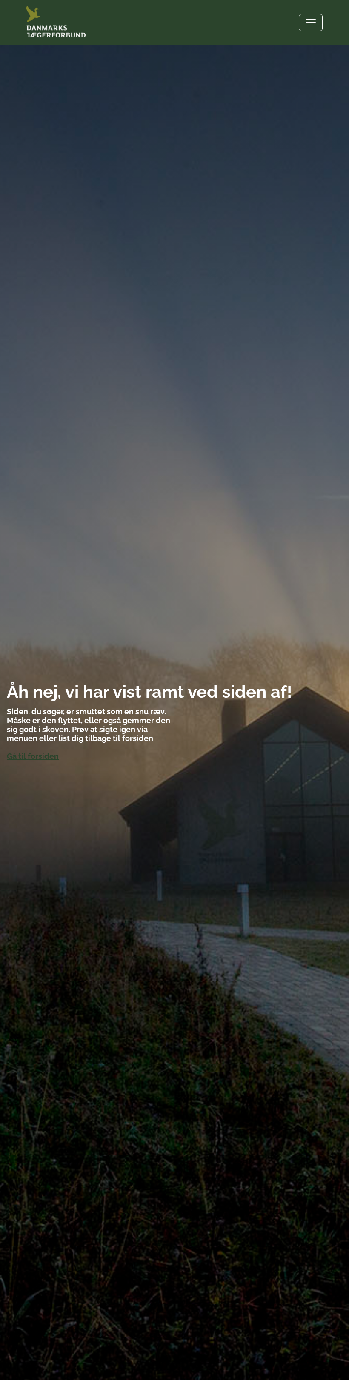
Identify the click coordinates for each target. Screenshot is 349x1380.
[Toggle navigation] (311, 22)
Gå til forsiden (33, 756)
